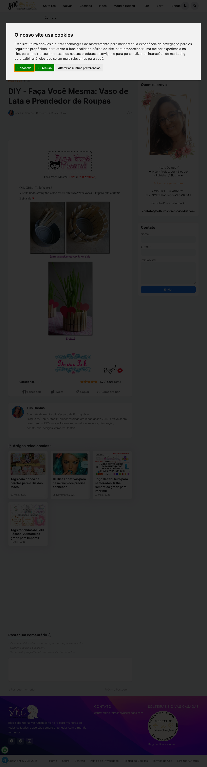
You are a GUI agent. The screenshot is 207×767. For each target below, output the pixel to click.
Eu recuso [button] (45, 68)
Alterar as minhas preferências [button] (79, 68)
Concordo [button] (24, 68)
